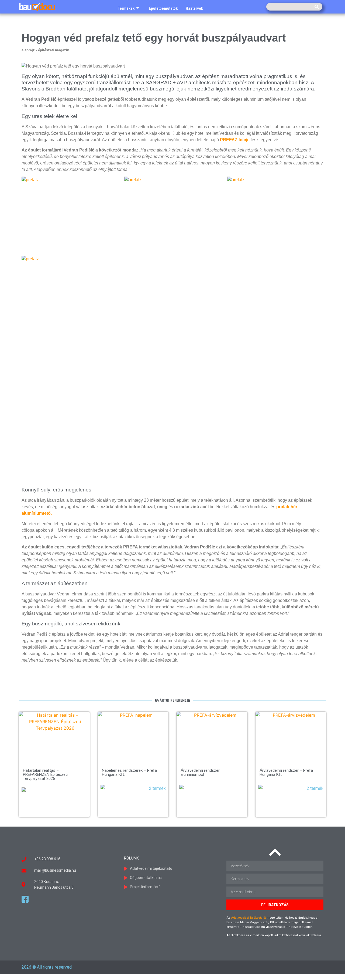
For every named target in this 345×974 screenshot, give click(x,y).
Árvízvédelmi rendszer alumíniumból (200, 772)
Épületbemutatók (163, 8)
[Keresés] (316, 7)
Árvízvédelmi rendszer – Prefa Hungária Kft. (286, 772)
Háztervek (194, 8)
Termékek (126, 8)
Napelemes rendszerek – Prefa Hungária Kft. (129, 772)
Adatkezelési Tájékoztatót (248, 917)
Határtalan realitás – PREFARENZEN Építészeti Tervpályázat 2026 (45, 774)
